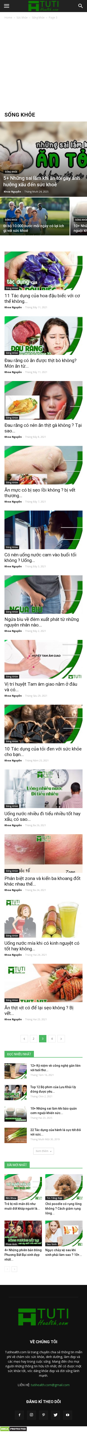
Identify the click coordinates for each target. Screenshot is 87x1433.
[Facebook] (19, 1415)
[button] (81, 6)
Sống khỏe (38, 17)
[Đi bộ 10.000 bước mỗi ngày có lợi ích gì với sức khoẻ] (35, 223)
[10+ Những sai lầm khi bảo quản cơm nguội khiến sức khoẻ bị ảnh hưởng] (15, 1114)
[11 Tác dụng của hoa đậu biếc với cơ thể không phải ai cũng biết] (43, 270)
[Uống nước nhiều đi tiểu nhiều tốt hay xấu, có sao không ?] (43, 788)
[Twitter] (55, 1415)
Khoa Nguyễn (12, 191)
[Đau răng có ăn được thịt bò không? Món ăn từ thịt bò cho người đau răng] (43, 335)
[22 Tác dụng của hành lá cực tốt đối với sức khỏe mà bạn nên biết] (15, 1135)
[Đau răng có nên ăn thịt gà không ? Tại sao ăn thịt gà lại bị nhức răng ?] (43, 400)
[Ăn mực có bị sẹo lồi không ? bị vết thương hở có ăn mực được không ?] (43, 465)
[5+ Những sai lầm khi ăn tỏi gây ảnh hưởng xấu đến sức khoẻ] (43, 159)
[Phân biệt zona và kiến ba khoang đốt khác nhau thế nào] (43, 853)
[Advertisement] (43, 65)
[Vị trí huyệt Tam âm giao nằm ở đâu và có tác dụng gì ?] (43, 659)
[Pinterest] (43, 1415)
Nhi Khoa (11, 1198)
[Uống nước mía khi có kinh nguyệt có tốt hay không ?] (43, 918)
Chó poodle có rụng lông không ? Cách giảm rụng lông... (63, 1208)
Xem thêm (42, 1151)
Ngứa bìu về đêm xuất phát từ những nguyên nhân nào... (41, 622)
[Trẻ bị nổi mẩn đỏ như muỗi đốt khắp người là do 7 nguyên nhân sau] (23, 1187)
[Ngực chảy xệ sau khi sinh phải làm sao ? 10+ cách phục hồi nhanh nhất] (64, 1233)
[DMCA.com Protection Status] (13, 1430)
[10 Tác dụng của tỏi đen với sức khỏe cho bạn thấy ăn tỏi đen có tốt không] (43, 724)
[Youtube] (67, 1415)
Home (8, 17)
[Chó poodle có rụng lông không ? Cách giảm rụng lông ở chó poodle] (64, 1187)
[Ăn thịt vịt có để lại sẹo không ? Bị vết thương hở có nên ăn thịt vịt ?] (43, 983)
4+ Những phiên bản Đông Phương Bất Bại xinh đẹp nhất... (23, 1254)
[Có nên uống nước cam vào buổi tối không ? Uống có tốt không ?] (43, 530)
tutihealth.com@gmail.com (50, 1385)
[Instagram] (31, 1415)
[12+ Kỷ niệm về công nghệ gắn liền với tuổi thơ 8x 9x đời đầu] (15, 1071)
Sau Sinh (52, 1244)
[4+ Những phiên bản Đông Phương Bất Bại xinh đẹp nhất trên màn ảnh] (23, 1233)
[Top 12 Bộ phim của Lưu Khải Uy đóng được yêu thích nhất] (15, 1092)
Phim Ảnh (11, 1244)
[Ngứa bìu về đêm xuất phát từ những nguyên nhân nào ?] (43, 594)
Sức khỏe (22, 17)
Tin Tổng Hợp (54, 1198)
